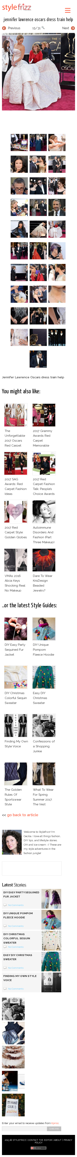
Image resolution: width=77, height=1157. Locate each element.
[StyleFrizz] (17, 12)
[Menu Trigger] (67, 10)
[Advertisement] (39, 121)
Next (65, 28)
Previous (14, 28)
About (57, 1140)
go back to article (22, 815)
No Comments (16, 905)
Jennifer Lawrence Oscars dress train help (38, 19)
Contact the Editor (40, 1140)
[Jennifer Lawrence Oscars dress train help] (38, 71)
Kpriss (54, 1123)
